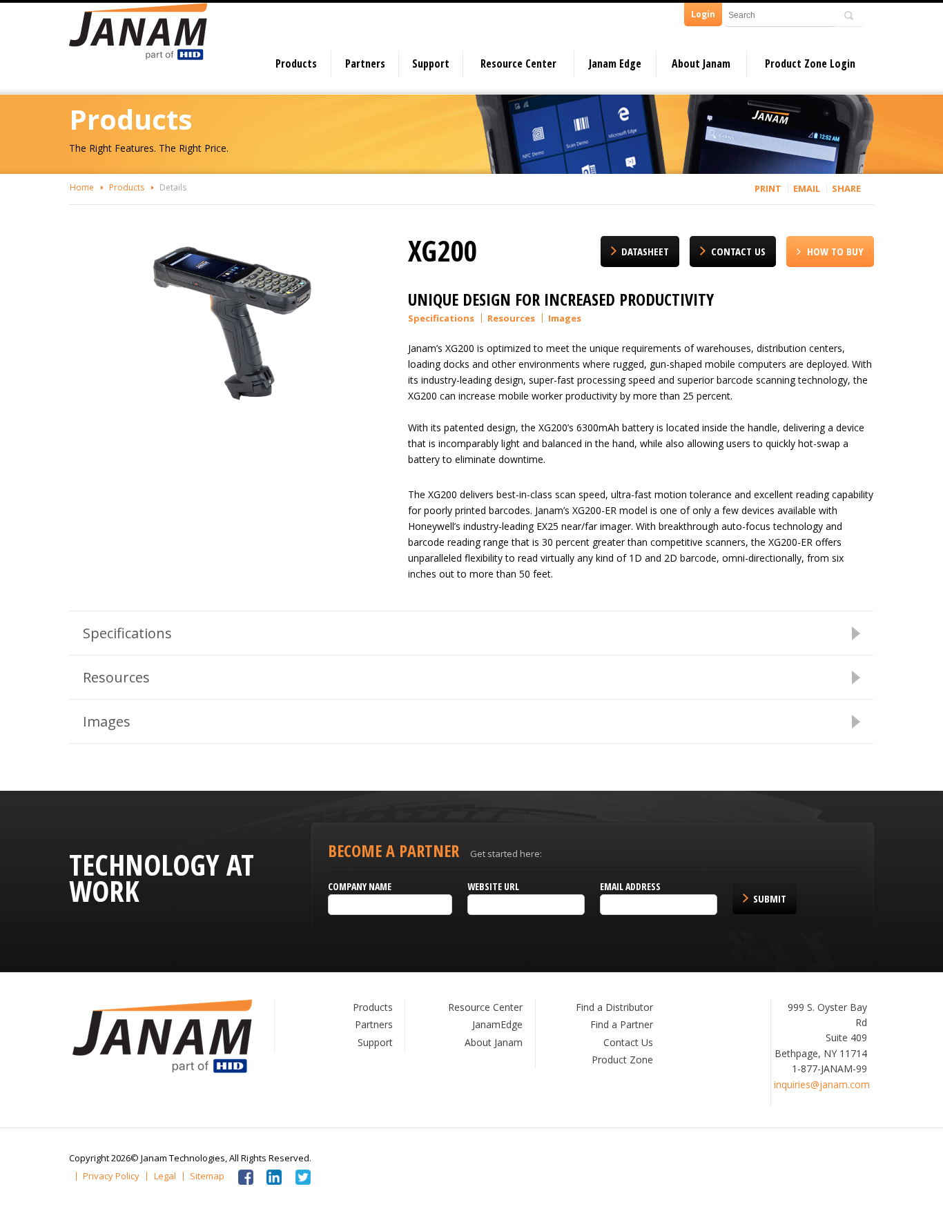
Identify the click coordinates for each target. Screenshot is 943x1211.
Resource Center (518, 63)
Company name (359, 886)
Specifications (441, 318)
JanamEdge (497, 1024)
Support (430, 63)
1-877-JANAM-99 (829, 1068)
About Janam (701, 63)
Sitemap (207, 1176)
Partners (365, 63)
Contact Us (738, 251)
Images (564, 318)
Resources (511, 318)
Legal (165, 1176)
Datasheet (645, 251)
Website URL (493, 886)
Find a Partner (621, 1024)
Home (82, 187)
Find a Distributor (614, 1007)
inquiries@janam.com (822, 1084)
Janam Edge (615, 63)
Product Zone (622, 1059)
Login (703, 14)
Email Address (630, 886)
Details (172, 187)
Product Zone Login (810, 63)
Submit (769, 898)
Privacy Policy (111, 1176)
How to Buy (835, 251)
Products (296, 63)
